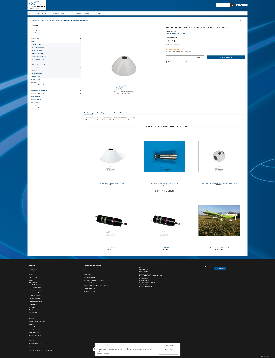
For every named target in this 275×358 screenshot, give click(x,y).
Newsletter (87, 13)
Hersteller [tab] (129, 113)
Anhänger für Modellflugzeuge (39, 90)
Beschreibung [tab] (88, 113)
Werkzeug (33, 105)
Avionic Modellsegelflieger (38, 93)
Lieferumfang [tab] (99, 113)
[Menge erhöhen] (202, 57)
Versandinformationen (90, 291)
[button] (237, 5)
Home (31, 13)
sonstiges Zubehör (37, 62)
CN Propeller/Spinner (38, 47)
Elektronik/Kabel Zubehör (38, 65)
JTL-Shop (267, 356)
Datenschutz (87, 269)
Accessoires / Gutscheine (37, 108)
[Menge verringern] (167, 57)
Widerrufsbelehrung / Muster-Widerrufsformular (97, 286)
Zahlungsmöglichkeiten (90, 288)
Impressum (87, 274)
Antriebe (33, 36)
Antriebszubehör (36, 45)
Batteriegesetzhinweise (90, 277)
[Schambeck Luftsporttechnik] (37, 5)
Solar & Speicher (35, 102)
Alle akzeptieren (169, 345)
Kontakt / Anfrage (98, 13)
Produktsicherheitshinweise (91, 283)
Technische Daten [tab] (112, 113)
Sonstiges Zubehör (37, 73)
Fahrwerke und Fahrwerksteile (39, 85)
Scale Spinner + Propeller (179, 33)
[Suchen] (232, 5)
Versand (177, 45)
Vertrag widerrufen (220, 268)
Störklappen (34, 82)
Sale (32, 111)
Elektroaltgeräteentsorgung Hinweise (94, 280)
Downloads (78, 13)
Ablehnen (168, 353)
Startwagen (34, 88)
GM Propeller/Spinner (38, 59)
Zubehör (33, 41)
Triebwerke (34, 33)
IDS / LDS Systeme (35, 79)
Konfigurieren (168, 349)
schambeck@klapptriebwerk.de (147, 282)
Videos (69, 13)
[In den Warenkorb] (85, 25)
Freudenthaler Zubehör (38, 53)
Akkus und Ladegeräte (37, 99)
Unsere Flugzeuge (35, 30)
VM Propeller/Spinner (38, 50)
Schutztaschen (36, 76)
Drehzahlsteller (35, 38)
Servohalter (35, 70)
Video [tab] (122, 113)
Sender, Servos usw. (36, 96)
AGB (85, 272)
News (37, 13)
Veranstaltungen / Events (57, 13)
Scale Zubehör (35, 68)
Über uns (44, 13)
